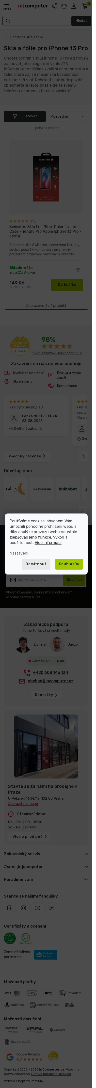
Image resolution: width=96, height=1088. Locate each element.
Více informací (48, 542)
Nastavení (19, 553)
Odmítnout (36, 564)
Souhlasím (69, 564)
